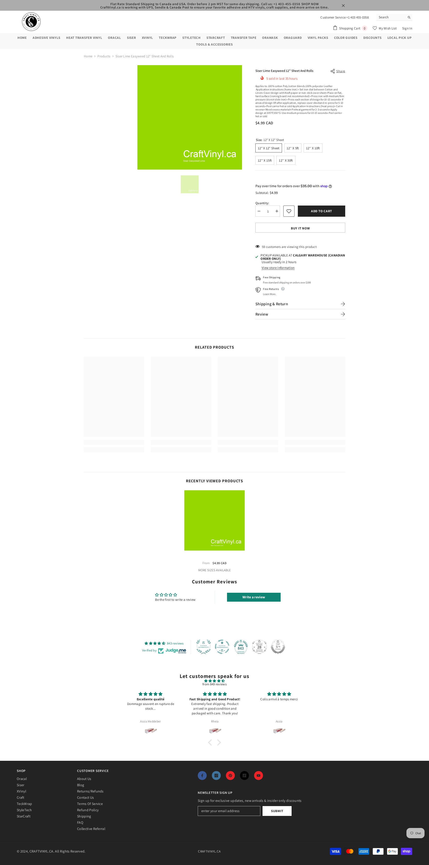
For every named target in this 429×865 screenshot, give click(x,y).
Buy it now (300, 228)
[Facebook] (202, 775)
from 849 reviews (214, 684)
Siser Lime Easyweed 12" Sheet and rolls (214, 556)
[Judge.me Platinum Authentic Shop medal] (203, 647)
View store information (278, 268)
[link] (114, 442)
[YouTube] (258, 775)
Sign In (407, 28)
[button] (211, 742)
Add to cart (321, 211)
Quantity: (262, 203)
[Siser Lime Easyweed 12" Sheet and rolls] (214, 520)
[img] (214, 680)
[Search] (394, 17)
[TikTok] (244, 775)
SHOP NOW (310, 4)
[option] (189, 117)
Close (343, 6)
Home (88, 56)
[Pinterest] (230, 775)
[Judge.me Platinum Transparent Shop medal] (222, 647)
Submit (277, 811)
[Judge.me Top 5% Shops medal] (278, 647)
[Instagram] (216, 775)
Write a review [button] (253, 597)
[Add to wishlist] (288, 211)
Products (103, 56)
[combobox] (390, 17)
